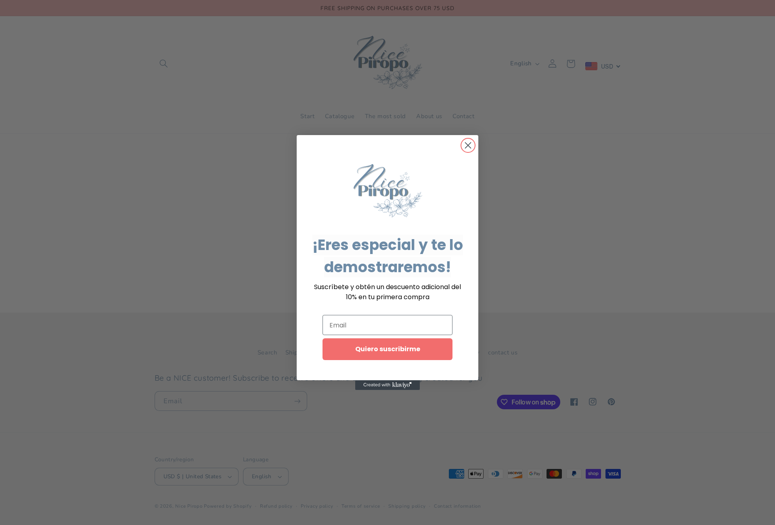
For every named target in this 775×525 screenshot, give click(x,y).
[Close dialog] (468, 145)
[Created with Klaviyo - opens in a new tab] (387, 385)
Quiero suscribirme (387, 349)
